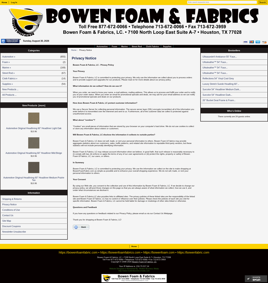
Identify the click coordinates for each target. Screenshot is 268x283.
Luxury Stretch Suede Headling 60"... (221, 84)
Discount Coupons (11, 226)
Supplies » (33, 84)
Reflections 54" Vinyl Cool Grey (218, 78)
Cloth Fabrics (152, 46)
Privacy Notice (9, 204)
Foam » (33, 62)
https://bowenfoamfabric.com (78, 252)
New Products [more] (33, 105)
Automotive (102, 46)
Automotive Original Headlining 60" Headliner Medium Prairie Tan (33, 178)
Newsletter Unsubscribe (14, 232)
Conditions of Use (11, 210)
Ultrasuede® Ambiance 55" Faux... (220, 57)
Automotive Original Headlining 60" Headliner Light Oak (33, 128)
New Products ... (10, 89)
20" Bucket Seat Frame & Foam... (219, 100)
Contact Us (7, 215)
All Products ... (9, 95)
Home (4, 2)
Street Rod (137, 46)
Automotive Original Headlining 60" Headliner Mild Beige (34, 153)
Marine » (33, 67)
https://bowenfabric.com (193, 252)
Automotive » (33, 57)
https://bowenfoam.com (158, 252)
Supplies (167, 46)
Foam (114, 46)
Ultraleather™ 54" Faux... (215, 62)
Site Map (6, 221)
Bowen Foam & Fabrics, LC (144, 262)
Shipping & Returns (12, 199)
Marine (124, 46)
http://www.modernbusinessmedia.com (134, 271)
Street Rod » (33, 73)
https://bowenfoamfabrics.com (120, 252)
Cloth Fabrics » (33, 78)
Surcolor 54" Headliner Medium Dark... (222, 89)
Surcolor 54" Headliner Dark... (217, 95)
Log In (14, 2)
